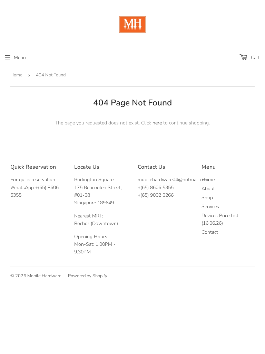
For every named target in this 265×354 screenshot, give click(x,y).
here (157, 123)
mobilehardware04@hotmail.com (173, 179)
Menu (20, 57)
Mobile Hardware (44, 276)
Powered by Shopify (87, 276)
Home (16, 75)
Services (210, 206)
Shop (207, 197)
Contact (210, 232)
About (208, 188)
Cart (254, 57)
